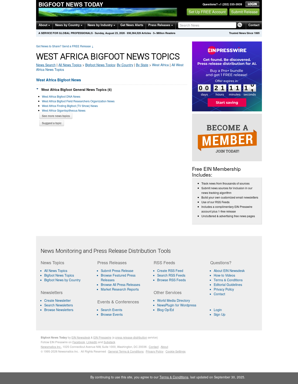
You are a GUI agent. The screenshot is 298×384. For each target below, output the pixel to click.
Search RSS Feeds (171, 275)
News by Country (68, 25)
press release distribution (131, 337)
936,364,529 (134, 33)
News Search (46, 64)
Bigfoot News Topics (59, 275)
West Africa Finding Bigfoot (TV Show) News (70, 106)
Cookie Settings (176, 351)
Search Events (111, 309)
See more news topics (56, 116)
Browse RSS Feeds (171, 280)
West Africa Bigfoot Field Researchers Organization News (78, 101)
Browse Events (112, 314)
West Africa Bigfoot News (58, 79)
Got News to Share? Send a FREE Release (65, 46)
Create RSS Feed (170, 270)
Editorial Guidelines (228, 284)
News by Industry (100, 25)
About (43, 25)
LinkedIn (91, 342)
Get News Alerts (131, 25)
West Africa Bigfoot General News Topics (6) (76, 89)
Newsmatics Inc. (51, 347)
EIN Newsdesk (80, 337)
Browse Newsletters (58, 309)
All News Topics (69, 64)
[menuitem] (67, 275)
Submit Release (244, 11)
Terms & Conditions (228, 280)
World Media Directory (173, 300)
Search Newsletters (58, 305)
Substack (109, 342)
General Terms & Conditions (126, 351)
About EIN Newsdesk (229, 270)
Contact (253, 25)
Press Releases (159, 25)
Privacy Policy (224, 289)
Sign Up (219, 314)
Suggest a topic (51, 123)
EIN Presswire (102, 337)
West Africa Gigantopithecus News (63, 110)
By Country (125, 64)
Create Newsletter (57, 300)
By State (142, 64)
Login (218, 309)
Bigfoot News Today (70, 4)
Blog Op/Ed (165, 309)
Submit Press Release (117, 270)
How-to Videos (224, 275)
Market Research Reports (120, 289)
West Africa (160, 64)
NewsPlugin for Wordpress (176, 305)
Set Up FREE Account (207, 11)
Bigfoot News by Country (62, 280)
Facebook (78, 342)
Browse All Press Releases (120, 284)
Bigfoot (100, 64)
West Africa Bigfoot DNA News (61, 96)
